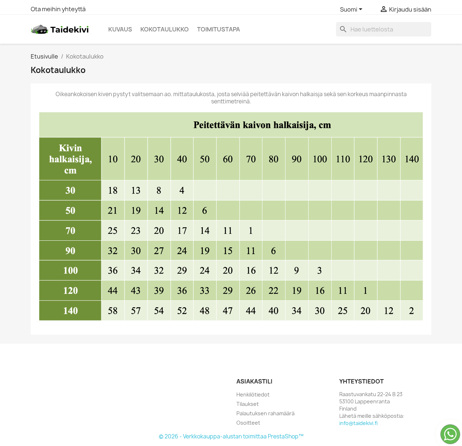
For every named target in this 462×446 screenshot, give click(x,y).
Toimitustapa (218, 29)
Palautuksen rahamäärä (265, 413)
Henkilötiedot (253, 394)
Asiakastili (254, 381)
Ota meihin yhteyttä (58, 9)
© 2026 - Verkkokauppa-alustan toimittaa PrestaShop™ (231, 436)
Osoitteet (248, 422)
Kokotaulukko (164, 29)
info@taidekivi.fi (358, 423)
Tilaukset (247, 403)
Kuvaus (120, 29)
